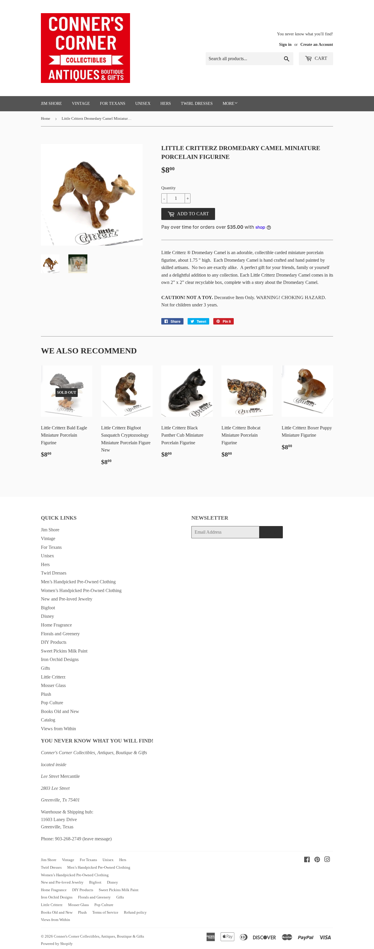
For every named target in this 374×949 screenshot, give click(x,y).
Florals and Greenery (60, 633)
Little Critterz (53, 676)
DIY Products (53, 642)
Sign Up (271, 532)
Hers (165, 103)
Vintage (81, 103)
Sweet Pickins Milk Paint (64, 650)
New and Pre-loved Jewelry (66, 598)
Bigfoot (48, 607)
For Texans (112, 103)
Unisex (142, 103)
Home (45, 118)
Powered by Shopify (57, 943)
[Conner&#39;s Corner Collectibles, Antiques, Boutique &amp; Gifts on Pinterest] (317, 860)
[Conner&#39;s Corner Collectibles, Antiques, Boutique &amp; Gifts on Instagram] (327, 860)
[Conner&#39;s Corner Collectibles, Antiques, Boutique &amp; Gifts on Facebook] (307, 860)
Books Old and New (60, 711)
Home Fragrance (56, 624)
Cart (320, 58)
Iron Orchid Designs (60, 659)
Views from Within (58, 728)
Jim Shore (51, 103)
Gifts (45, 668)
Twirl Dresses (197, 103)
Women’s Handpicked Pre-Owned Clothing (81, 590)
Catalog (48, 719)
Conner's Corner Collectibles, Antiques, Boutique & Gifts (99, 936)
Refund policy (135, 912)
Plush (46, 694)
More (228, 103)
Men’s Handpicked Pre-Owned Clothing (78, 581)
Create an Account (316, 44)
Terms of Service (105, 912)
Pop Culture (52, 702)
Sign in (285, 44)
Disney (47, 616)
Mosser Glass (53, 685)
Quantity (168, 188)
